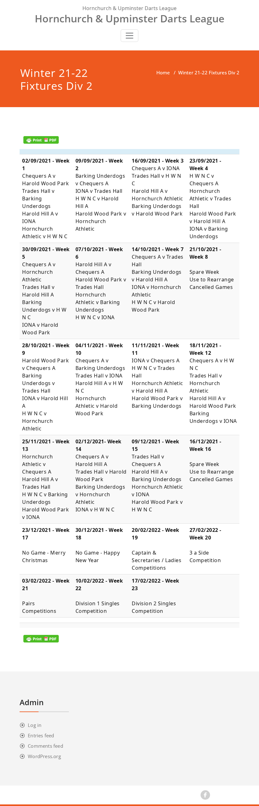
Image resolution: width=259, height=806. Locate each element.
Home (163, 72)
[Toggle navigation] (129, 35)
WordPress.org (44, 756)
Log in (34, 725)
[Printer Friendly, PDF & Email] (41, 140)
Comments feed (45, 746)
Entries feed (41, 735)
